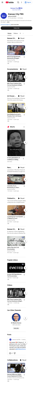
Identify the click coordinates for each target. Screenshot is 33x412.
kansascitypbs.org (6, 24)
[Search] (18, 2)
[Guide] (2, 2)
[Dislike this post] (14, 353)
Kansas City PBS (11, 60)
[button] (23, 33)
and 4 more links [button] (15, 24)
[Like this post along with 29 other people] (10, 353)
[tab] (9, 33)
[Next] (25, 50)
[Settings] (22, 2)
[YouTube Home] (9, 2)
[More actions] (24, 57)
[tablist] (16, 33)
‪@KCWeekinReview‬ (21, 349)
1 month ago (24, 339)
